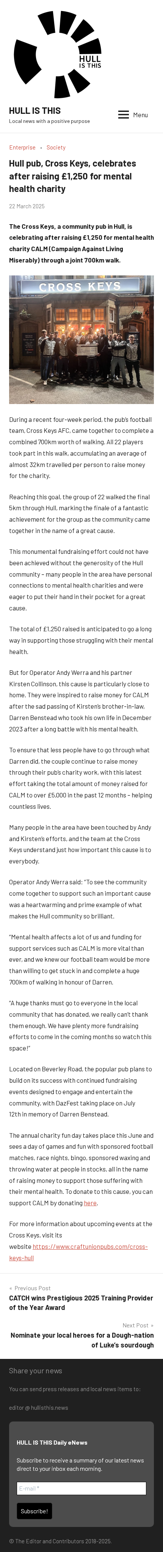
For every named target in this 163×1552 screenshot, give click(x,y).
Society (56, 147)
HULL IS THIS (35, 110)
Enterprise (22, 147)
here (90, 1202)
